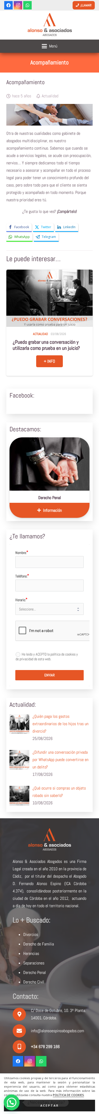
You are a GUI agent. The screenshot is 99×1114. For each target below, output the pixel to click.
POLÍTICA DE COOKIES (68, 1095)
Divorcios (30, 934)
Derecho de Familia (38, 944)
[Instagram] (18, 5)
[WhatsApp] (27, 5)
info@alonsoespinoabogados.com (57, 1031)
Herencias (31, 953)
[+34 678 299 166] (22, 1046)
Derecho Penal (49, 497)
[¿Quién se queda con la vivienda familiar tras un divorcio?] (49, 298)
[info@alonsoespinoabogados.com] (22, 1030)
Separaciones (33, 963)
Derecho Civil (33, 982)
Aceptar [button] (49, 1105)
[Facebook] (8, 5)
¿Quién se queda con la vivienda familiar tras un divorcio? (43, 345)
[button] (49, 46)
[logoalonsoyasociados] (50, 25)
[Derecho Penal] (49, 464)
